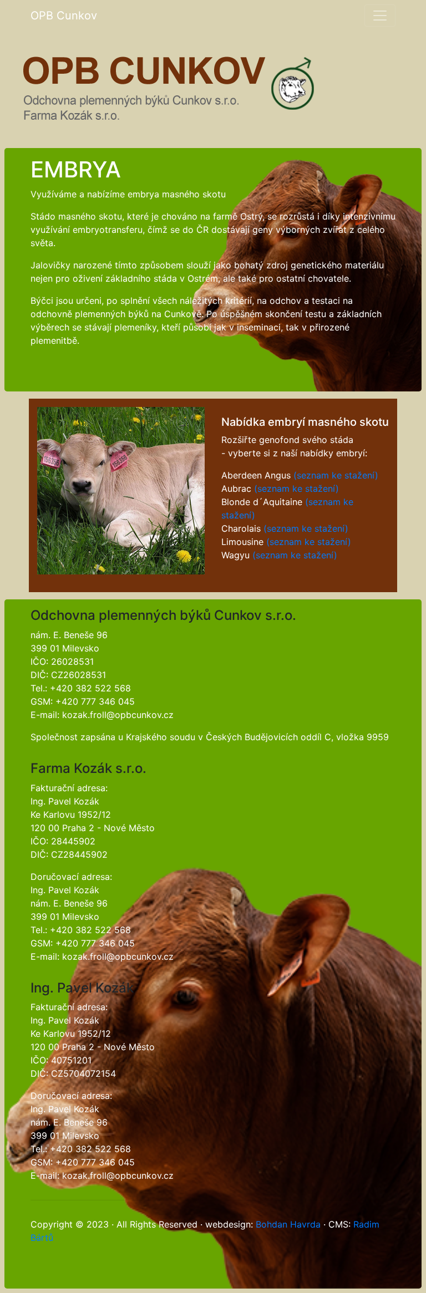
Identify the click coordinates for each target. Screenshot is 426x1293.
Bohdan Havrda (288, 1224)
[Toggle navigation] (379, 15)
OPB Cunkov (64, 15)
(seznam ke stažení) (335, 475)
